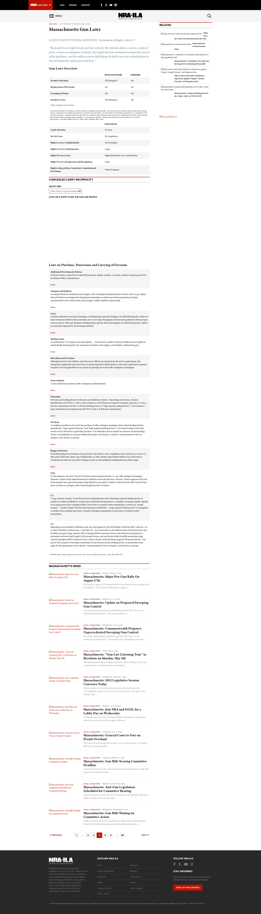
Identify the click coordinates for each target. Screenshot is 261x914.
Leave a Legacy (136, 888)
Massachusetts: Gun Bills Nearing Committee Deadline (115, 763)
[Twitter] (106, 2)
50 (122, 835)
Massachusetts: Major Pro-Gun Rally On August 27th (111, 578)
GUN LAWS (53, 24)
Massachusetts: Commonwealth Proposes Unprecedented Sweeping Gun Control (112, 630)
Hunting (133, 871)
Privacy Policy (103, 894)
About (100, 882)
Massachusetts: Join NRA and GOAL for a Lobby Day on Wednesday (112, 711)
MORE (53, 285)
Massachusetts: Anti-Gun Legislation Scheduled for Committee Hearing (109, 789)
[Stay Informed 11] (168, 116)
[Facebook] (101, 2)
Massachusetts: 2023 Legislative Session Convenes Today (111, 682)
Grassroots (101, 876)
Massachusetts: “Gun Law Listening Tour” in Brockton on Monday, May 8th (114, 656)
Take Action (135, 876)
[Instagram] (115, 2)
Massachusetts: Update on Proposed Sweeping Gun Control (115, 604)
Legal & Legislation (91, 573)
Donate (133, 882)
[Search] (209, 16)
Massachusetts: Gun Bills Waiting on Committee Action (108, 815)
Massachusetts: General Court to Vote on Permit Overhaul (112, 737)
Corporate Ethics (104, 888)
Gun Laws (134, 865)
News (99, 865)
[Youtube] (111, 2)
